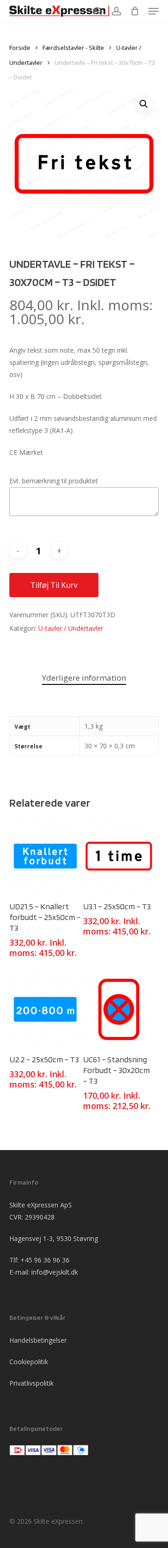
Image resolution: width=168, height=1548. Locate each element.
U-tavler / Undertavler (70, 628)
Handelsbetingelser (38, 1340)
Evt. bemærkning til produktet (53, 480)
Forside (19, 47)
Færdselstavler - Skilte (73, 47)
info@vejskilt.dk (54, 1272)
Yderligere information (84, 677)
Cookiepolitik (28, 1361)
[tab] (84, 678)
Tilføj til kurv (53, 585)
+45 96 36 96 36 (45, 1259)
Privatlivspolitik (31, 1383)
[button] (143, 104)
